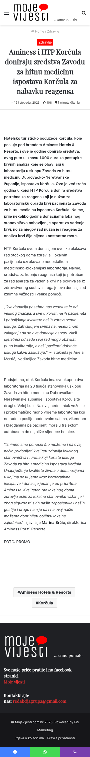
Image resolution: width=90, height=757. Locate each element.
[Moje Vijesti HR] (45, 13)
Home (39, 31)
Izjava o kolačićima (30, 738)
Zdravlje (53, 31)
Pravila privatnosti (61, 738)
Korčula (45, 602)
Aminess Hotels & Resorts (45, 592)
